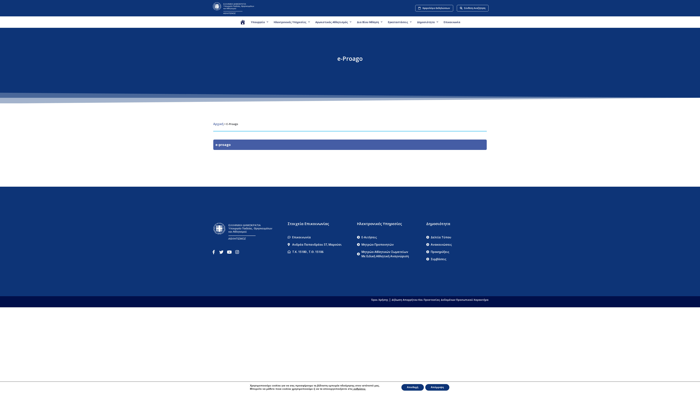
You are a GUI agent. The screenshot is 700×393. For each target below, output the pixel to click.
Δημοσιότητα (426, 22)
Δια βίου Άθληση (368, 22)
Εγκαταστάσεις (398, 22)
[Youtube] (229, 252)
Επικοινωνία (452, 22)
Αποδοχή (412, 387)
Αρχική (218, 124)
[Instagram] (237, 252)
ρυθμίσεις (359, 389)
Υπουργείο (258, 22)
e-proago (223, 144)
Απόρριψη (437, 387)
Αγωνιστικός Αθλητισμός (331, 22)
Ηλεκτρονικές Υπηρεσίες (290, 22)
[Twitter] (221, 252)
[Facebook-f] (213, 252)
